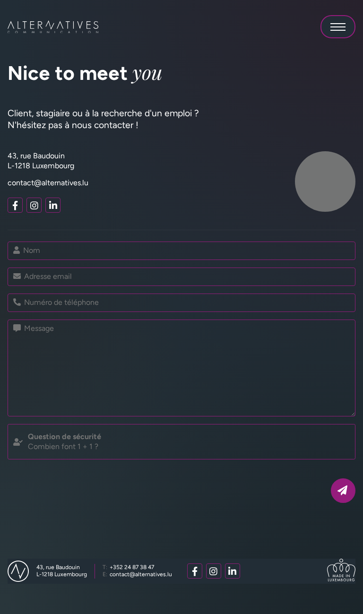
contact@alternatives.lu (48, 182)
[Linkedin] (52, 205)
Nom (30, 250)
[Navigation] (337, 26)
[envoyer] (343, 490)
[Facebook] (15, 205)
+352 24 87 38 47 (128, 567)
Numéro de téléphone (60, 302)
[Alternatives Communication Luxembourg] (53, 27)
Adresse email (47, 276)
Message (38, 328)
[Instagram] (34, 205)
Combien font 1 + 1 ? (64, 441)
